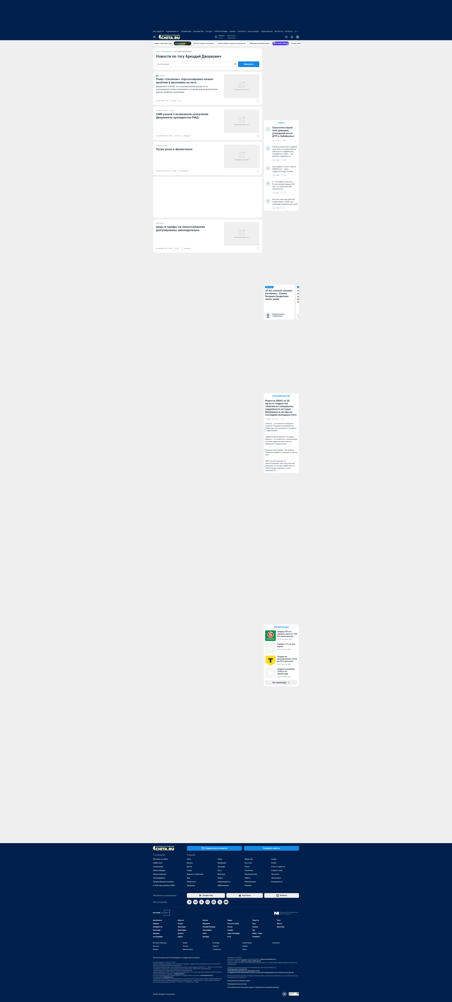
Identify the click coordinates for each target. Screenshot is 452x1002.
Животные (191, 882)
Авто (189, 859)
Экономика (276, 878)
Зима (220, 859)
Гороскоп (241, 31)
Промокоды (186, 31)
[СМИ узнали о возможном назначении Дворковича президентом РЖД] (241, 121)
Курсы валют (253, 31)
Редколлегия (267, 31)
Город (189, 870)
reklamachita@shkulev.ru (268, 959)
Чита (158, 51)
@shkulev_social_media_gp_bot (251, 961)
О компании (158, 867)
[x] (220, 902)
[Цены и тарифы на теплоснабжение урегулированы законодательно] (241, 234)
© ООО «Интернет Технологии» (164, 994)
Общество (249, 859)
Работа (247, 878)
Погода (209, 31)
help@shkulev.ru (168, 977)
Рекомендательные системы (237, 984)
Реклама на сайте (160, 859)
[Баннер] (182, 43)
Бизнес (190, 863)
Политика (249, 870)
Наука (220, 878)
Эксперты (278, 31)
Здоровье (191, 885)
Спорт (273, 863)
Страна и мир (276, 870)
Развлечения (250, 882)
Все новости (158, 31)
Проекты (289, 31)
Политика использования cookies (238, 981)
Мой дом (221, 874)
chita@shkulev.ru (179, 974)
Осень (247, 867)
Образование (223, 885)
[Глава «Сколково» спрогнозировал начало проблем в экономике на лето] (241, 86)
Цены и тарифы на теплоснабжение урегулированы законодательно (180, 228)
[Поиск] (286, 37)
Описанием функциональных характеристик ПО (243, 971)
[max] (213, 902)
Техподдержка (159, 878)
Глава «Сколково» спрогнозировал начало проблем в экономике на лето (184, 81)
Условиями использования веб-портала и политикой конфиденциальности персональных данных (260, 972)
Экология (275, 874)
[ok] (201, 902)
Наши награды (159, 870)
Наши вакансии (159, 874)
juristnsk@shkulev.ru (206, 975)
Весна (189, 867)
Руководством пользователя (237, 969)
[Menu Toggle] (154, 37)
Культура (221, 867)
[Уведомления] (292, 37)
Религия (248, 885)
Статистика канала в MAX (164, 885)
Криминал (222, 863)
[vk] (195, 902)
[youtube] (226, 902)
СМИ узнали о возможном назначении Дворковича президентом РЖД (182, 116)
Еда (188, 878)
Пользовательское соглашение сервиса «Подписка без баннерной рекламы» (253, 987)
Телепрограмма (221, 31)
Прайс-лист (158, 863)
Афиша (233, 31)
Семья (273, 859)
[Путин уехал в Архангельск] (241, 156)
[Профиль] (297, 37)
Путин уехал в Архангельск (174, 149)
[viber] (207, 902)
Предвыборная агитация (163, 882)
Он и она (248, 863)
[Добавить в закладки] (257, 100)
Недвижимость (172, 31)
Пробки (297, 31)
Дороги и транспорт (195, 874)
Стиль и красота (278, 867)
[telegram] (189, 902)
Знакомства (198, 31)
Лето (220, 870)
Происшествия (251, 874)
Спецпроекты (277, 882)
